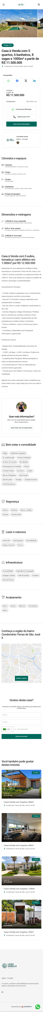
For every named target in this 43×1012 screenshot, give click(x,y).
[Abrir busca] (39, 5)
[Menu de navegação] (4, 4)
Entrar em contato (21, 736)
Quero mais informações (21, 124)
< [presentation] (3, 25)
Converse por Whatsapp (23, 109)
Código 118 (8, 45)
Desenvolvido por (16, 1006)
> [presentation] (39, 25)
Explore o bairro (21, 678)
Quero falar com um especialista (21, 428)
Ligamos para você (23, 117)
